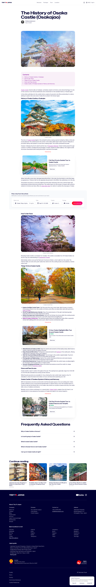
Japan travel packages (15, 518)
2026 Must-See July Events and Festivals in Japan (23, 551)
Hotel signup (34, 511)
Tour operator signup (36, 509)
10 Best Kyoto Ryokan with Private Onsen (20, 549)
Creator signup (34, 513)
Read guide (13, 554)
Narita (32, 534)
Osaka (11, 536)
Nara (10, 534)
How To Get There (29, 78)
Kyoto (53, 531)
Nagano (33, 533)
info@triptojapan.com (58, 511)
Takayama (33, 536)
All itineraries (12, 520)
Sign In (92, 2)
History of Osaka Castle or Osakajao (34, 77)
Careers (11, 511)
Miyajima (76, 531)
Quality (11, 572)
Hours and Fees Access (30, 82)
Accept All (89, 583)
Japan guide (13, 543)
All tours (11, 516)
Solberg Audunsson (30, 21)
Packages (45, 2)
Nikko (53, 534)
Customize (82, 583)
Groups (11, 521)
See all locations (13, 538)
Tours (51, 2)
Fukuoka (11, 529)
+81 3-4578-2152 (56, 509)
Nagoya (54, 533)
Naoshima (76, 533)
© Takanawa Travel (82, 572)
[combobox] (66, 203)
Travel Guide (12, 514)
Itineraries (39, 2)
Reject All (74, 583)
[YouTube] (80, 495)
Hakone (33, 529)
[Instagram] (86, 495)
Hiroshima (55, 529)
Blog (10, 513)
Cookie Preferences (14, 582)
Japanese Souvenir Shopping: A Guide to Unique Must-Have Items (27, 546)
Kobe (32, 531)
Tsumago (76, 536)
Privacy (11, 577)
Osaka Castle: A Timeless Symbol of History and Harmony (39, 84)
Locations (57, 2)
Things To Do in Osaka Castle (31, 80)
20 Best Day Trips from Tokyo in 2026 (19, 553)
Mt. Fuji (11, 533)
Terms (10, 575)
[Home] (7, 2)
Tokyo (53, 536)
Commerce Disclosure (15, 580)
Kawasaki (11, 531)
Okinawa (76, 534)
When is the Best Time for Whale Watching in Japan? (23, 548)
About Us (11, 509)
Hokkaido (76, 529)
